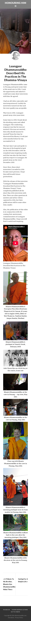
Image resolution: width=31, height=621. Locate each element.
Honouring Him (15, 2)
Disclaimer (11, 617)
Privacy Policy (19, 617)
